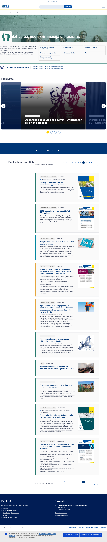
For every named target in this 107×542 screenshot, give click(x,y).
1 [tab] (47, 132)
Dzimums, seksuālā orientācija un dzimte (46, 58)
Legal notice (81, 527)
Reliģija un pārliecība (69, 53)
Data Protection (94, 527)
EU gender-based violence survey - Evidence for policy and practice (53, 121)
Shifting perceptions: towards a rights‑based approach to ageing (52, 184)
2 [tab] (51, 132)
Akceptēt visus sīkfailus (71, 534)
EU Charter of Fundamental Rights (17, 67)
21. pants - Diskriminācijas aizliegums (54, 68)
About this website (73, 527)
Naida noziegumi (68, 47)
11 (80, 162)
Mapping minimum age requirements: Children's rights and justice (54, 340)
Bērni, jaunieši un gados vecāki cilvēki (47, 48)
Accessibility (103, 527)
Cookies (88, 527)
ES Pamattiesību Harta (10, 510)
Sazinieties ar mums (61, 513)
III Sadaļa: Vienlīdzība (38, 66)
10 (78, 162)
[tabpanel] (53, 105)
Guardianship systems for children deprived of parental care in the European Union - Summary (57, 446)
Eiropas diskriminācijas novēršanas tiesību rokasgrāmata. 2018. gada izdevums (56, 416)
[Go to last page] (97, 165)
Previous (3, 106)
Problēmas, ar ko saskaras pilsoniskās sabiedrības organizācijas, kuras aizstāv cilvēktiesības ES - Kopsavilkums (55, 271)
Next (103, 106)
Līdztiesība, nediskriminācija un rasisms (14, 12)
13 (86, 162)
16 (94, 162)
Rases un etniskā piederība (48, 53)
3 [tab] (55, 132)
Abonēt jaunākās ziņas (10, 517)
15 (91, 162)
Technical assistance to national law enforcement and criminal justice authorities (57, 368)
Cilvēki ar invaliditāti (91, 47)
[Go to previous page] (67, 162)
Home (2, 12)
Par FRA (5, 508)
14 (89, 162)
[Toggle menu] (103, 7)
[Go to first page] (64, 162)
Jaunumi (5, 515)
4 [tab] (59, 132)
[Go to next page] (94, 165)
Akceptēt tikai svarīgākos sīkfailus (91, 534)
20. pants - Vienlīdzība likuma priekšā (54, 66)
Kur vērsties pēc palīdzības (11, 513)
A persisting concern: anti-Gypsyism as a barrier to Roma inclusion (56, 386)
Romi (86, 53)
